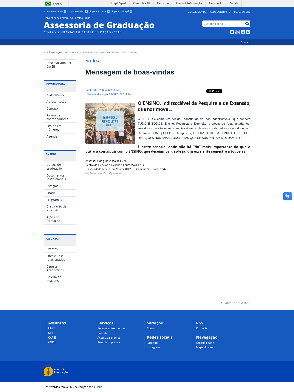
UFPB (51, 328)
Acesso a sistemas (108, 337)
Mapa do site (242, 11)
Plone (99, 387)
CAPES (52, 337)
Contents (87, 52)
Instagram (153, 347)
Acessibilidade (197, 11)
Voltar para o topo (237, 303)
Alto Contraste (220, 11)
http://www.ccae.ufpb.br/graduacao (103, 173)
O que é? (201, 328)
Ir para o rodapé (122, 11)
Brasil (57, 3)
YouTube (237, 32)
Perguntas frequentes (111, 328)
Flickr (248, 32)
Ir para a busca (99, 11)
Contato (245, 42)
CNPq (52, 342)
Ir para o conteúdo (55, 11)
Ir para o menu (78, 11)
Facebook (243, 32)
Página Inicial (71, 52)
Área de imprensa (108, 342)
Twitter (232, 32)
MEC (51, 333)
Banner (100, 52)
